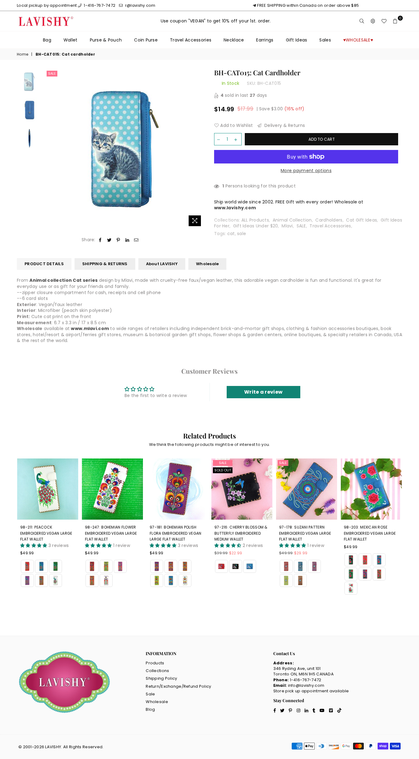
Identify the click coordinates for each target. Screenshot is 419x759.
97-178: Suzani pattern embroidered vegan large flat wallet (305, 533)
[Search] (361, 21)
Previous (50, 149)
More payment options (306, 171)
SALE (301, 226)
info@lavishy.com (306, 685)
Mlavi (287, 226)
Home (22, 54)
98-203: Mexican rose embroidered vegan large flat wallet (370, 533)
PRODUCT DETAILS (44, 264)
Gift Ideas (296, 40)
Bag (47, 40)
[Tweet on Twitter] (109, 240)
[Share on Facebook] (100, 240)
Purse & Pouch (106, 40)
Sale (52, 73)
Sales (325, 40)
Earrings (264, 40)
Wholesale (207, 264)
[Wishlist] (384, 21)
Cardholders (328, 220)
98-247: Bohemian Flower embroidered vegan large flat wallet (111, 533)
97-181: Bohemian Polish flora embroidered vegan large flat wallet (175, 533)
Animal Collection (292, 220)
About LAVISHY (162, 264)
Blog (150, 709)
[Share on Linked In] (127, 240)
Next (199, 149)
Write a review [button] (263, 391)
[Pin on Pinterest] (118, 240)
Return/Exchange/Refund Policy (178, 686)
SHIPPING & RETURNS (105, 264)
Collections (157, 671)
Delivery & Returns (284, 125)
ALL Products (255, 220)
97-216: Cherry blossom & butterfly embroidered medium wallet (240, 533)
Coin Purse (146, 40)
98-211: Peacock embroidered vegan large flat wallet (46, 533)
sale (241, 233)
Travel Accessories (190, 40)
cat (231, 233)
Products (155, 663)
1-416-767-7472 (99, 5)
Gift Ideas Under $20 (255, 226)
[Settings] (373, 21)
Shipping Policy (161, 678)
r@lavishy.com (139, 5)
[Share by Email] (136, 240)
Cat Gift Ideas (361, 220)
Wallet (70, 40)
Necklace (234, 40)
